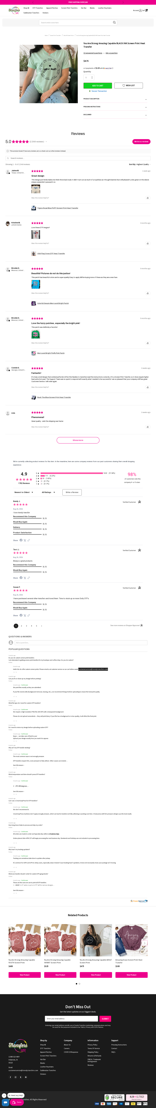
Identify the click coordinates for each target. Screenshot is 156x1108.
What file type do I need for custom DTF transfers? (25, 703)
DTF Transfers (45, 1048)
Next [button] (123, 2)
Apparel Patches (46, 1052)
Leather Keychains (47, 1067)
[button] (115, 68)
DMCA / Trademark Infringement (94, 1060)
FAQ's (113, 1052)
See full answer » (18, 765)
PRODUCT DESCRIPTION (114, 99)
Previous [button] (33, 2)
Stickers (43, 1074)
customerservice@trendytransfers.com (93, 669)
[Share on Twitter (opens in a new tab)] (25, 540)
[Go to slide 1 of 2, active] (76, 983)
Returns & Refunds (94, 1056)
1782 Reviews (26, 483)
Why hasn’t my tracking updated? (19, 849)
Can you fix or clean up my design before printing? (25, 679)
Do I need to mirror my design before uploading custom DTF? (28, 727)
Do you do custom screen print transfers (21, 658)
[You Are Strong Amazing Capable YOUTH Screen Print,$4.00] (25, 940)
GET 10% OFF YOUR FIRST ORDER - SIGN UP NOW (78, 2)
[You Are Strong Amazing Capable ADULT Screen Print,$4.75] (96, 940)
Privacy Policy (92, 1045)
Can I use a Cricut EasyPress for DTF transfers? (23, 801)
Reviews (91, 1065)
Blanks (42, 1063)
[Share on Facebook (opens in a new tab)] (21, 540)
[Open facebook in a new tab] (10, 1077)
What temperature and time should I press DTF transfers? (27, 774)
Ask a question (112, 53)
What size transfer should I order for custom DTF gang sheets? (28, 874)
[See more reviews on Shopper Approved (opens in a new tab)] (28, 540)
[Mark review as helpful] (148, 198)
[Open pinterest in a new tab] (26, 1077)
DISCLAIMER (114, 114)
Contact (114, 1048)
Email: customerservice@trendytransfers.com (23, 1068)
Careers (67, 1048)
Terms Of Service (94, 1048)
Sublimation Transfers (48, 1070)
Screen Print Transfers (48, 1056)
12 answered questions (92, 53)
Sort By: (132, 164)
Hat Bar (43, 1059)
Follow (10, 662)
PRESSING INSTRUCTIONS (114, 107)
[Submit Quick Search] (114, 22)
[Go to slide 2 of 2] (79, 983)
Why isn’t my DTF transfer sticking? (19, 748)
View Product (24, 975)
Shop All (43, 1045)
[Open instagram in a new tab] (15, 1077)
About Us (67, 1045)
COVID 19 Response (71, 1052)
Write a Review (72, 492)
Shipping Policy (93, 1052)
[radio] (78, 473)
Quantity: (87, 71)
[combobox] (78, 22)
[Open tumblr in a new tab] (20, 1077)
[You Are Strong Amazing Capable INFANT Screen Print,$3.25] (60, 940)
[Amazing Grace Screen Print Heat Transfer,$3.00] (131, 940)
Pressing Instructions (119, 1045)
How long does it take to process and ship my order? (26, 825)
